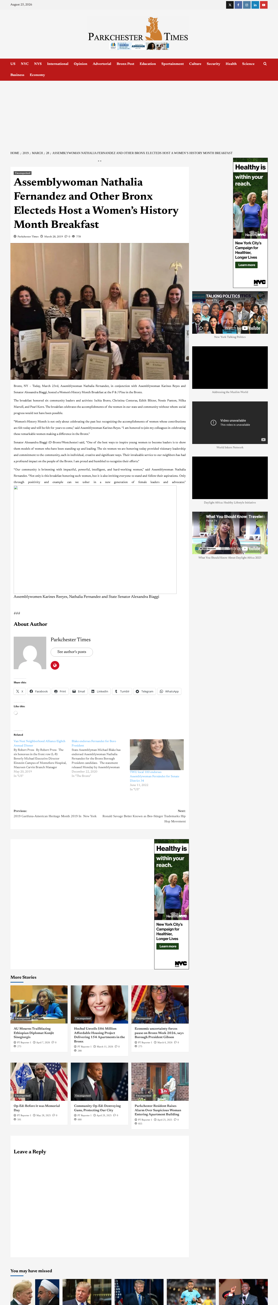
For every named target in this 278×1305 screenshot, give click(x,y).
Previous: (56, 813)
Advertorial (102, 64)
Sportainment (172, 64)
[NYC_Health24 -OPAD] (171, 904)
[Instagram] (247, 5)
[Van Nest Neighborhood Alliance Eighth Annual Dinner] (43, 758)
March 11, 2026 (105, 1046)
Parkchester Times (28, 236)
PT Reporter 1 (24, 1042)
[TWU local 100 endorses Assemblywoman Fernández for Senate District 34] (157, 754)
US (12, 64)
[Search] (265, 64)
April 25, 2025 (164, 1119)
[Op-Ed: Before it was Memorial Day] (39, 1082)
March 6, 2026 (164, 1042)
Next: (144, 816)
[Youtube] (264, 5)
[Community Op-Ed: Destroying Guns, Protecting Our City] (99, 1082)
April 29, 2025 (104, 1115)
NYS (38, 64)
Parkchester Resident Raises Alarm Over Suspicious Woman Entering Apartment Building (158, 1110)
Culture (195, 64)
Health (231, 64)
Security (213, 64)
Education (148, 64)
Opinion (80, 64)
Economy (37, 75)
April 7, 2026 (43, 1042)
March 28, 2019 (53, 236)
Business (17, 75)
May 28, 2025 (43, 1115)
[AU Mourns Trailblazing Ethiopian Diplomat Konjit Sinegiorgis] (39, 1004)
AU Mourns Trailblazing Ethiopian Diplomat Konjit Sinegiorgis (34, 1033)
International (57, 64)
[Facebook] (238, 5)
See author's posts (71, 652)
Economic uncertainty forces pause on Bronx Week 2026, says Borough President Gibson (159, 1033)
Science (248, 64)
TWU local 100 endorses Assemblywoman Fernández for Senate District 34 (154, 776)
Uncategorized (22, 173)
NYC (25, 64)
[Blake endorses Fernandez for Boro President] (101, 758)
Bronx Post (125, 64)
